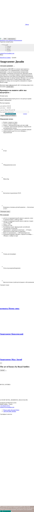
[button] (5, 44)
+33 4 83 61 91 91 (5, 405)
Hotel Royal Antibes (5, 57)
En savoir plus (6, 511)
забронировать (11, 38)
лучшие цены (10, 86)
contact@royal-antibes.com (7, 53)
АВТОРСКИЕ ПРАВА (9, 411)
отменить (25, 113)
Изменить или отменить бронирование (11, 40)
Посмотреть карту (5, 211)
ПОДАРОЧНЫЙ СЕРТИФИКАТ (8, 115)
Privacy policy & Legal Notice (11, 410)
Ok (1, 511)
